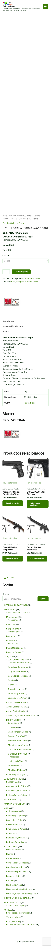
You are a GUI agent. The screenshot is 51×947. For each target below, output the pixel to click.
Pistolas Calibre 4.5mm (13, 223)
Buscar (5, 594)
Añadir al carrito (21, 272)
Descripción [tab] (8, 321)
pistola (23, 282)
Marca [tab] (5, 331)
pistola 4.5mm (32, 282)
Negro (26, 403)
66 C (13, 282)
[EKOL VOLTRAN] (11, 302)
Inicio (4, 216)
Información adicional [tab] (12, 326)
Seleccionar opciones (35, 504)
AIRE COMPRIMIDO (17, 216)
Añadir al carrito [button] (12, 503)
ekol (18, 282)
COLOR (6, 255)
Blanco (33, 403)
